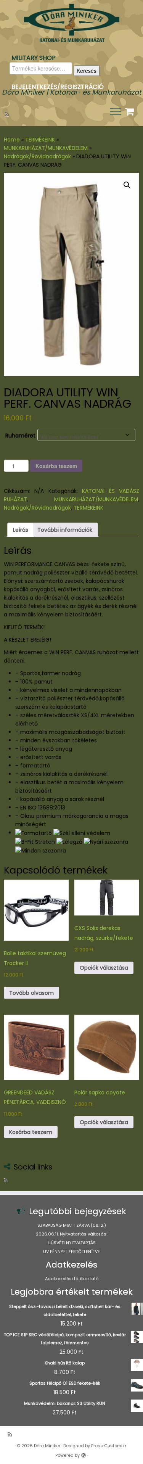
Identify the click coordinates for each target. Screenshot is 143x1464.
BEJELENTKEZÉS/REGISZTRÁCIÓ (57, 86)
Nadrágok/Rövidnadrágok (37, 156)
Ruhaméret (20, 435)
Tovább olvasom (31, 993)
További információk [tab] (64, 530)
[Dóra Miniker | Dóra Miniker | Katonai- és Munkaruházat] (71, 23)
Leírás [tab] (20, 530)
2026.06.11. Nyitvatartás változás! (72, 1234)
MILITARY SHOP (33, 57)
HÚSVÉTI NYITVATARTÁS (72, 1243)
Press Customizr (108, 1446)
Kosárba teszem (56, 466)
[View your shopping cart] (130, 110)
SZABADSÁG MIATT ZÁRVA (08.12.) (71, 1225)
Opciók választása (104, 968)
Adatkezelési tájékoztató (71, 1279)
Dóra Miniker (47, 1446)
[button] (127, 185)
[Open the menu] (115, 112)
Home (12, 139)
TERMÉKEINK (40, 139)
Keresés (86, 70)
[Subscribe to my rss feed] (8, 114)
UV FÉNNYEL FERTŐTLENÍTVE (71, 1251)
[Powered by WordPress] (83, 1453)
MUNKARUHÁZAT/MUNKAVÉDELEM (46, 148)
